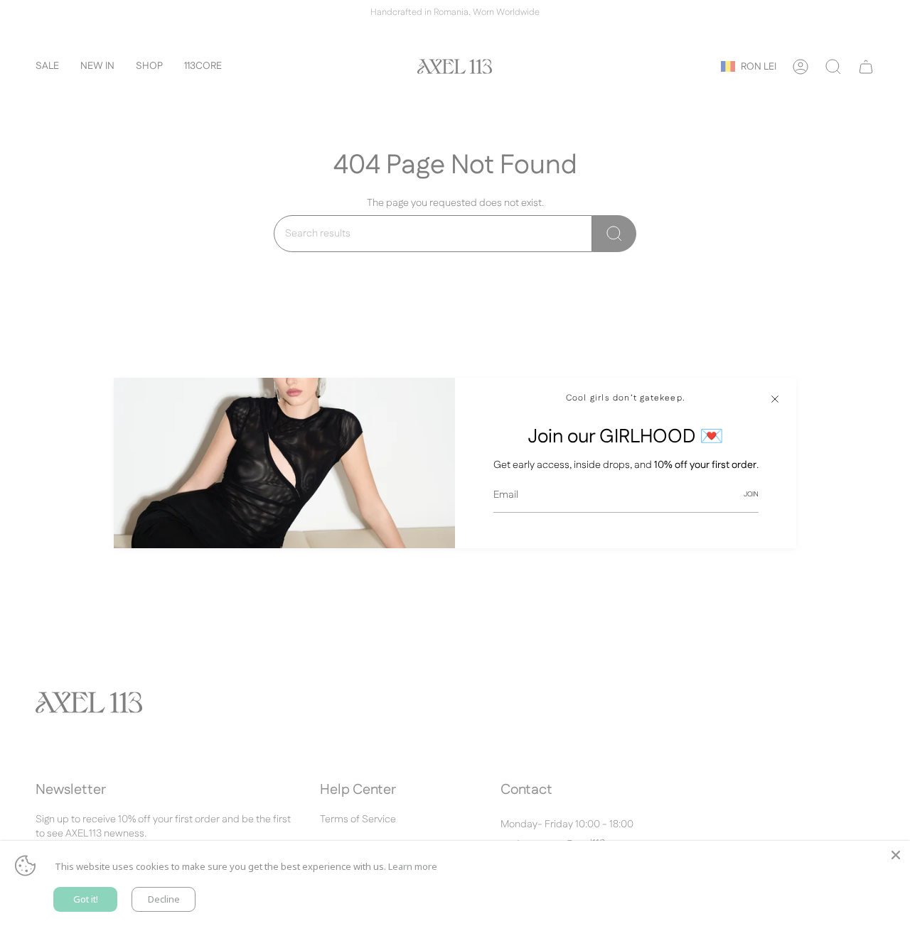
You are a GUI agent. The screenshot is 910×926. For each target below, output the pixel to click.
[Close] (775, 399)
